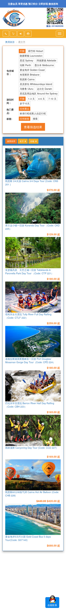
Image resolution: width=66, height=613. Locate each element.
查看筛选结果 (33, 127)
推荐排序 (11, 141)
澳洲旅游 (10, 42)
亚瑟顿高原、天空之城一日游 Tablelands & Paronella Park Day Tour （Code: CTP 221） (29, 271)
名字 (22, 141)
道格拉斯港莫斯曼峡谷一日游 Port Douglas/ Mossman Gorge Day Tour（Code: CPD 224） (30, 360)
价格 (32, 141)
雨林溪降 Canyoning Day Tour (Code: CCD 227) (31, 447)
